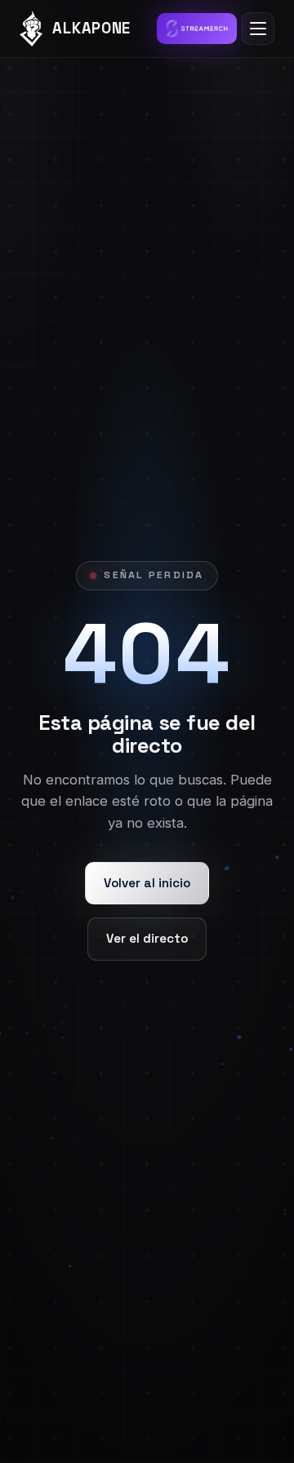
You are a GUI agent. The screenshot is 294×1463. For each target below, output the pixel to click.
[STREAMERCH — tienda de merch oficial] (197, 28)
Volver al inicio (147, 883)
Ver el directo (147, 938)
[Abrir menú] (258, 28)
